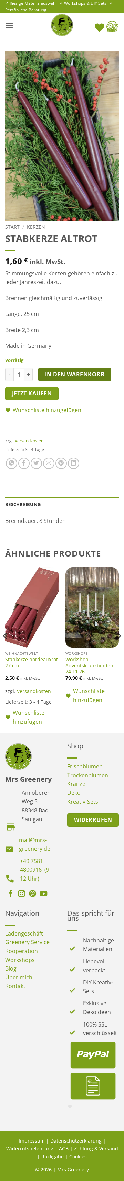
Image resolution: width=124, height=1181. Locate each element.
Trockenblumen (87, 775)
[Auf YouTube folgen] (43, 894)
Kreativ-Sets (82, 801)
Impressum (32, 1140)
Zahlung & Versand (96, 1148)
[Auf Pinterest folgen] (32, 894)
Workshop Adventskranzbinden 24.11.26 (89, 665)
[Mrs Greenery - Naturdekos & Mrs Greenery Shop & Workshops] (62, 25)
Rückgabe (52, 1156)
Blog (11, 968)
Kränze (76, 784)
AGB (64, 1148)
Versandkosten (29, 440)
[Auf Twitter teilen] (36, 463)
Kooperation (21, 951)
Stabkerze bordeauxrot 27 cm (31, 662)
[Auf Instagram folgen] (21, 894)
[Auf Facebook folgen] (10, 894)
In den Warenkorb (74, 374)
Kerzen (36, 226)
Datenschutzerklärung (76, 1140)
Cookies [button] (78, 1156)
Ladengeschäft (24, 933)
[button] (9, 25)
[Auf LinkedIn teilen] (73, 463)
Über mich (18, 977)
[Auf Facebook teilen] (24, 463)
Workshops (20, 960)
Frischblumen (85, 766)
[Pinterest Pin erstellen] (61, 463)
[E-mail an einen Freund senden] (48, 463)
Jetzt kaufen (32, 393)
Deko (74, 792)
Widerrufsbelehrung (29, 1148)
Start (12, 226)
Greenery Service (27, 942)
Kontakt (15, 986)
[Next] (118, 649)
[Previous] (5, 649)
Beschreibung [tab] (23, 504)
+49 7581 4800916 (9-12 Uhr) (35, 869)
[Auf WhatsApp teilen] (11, 463)
